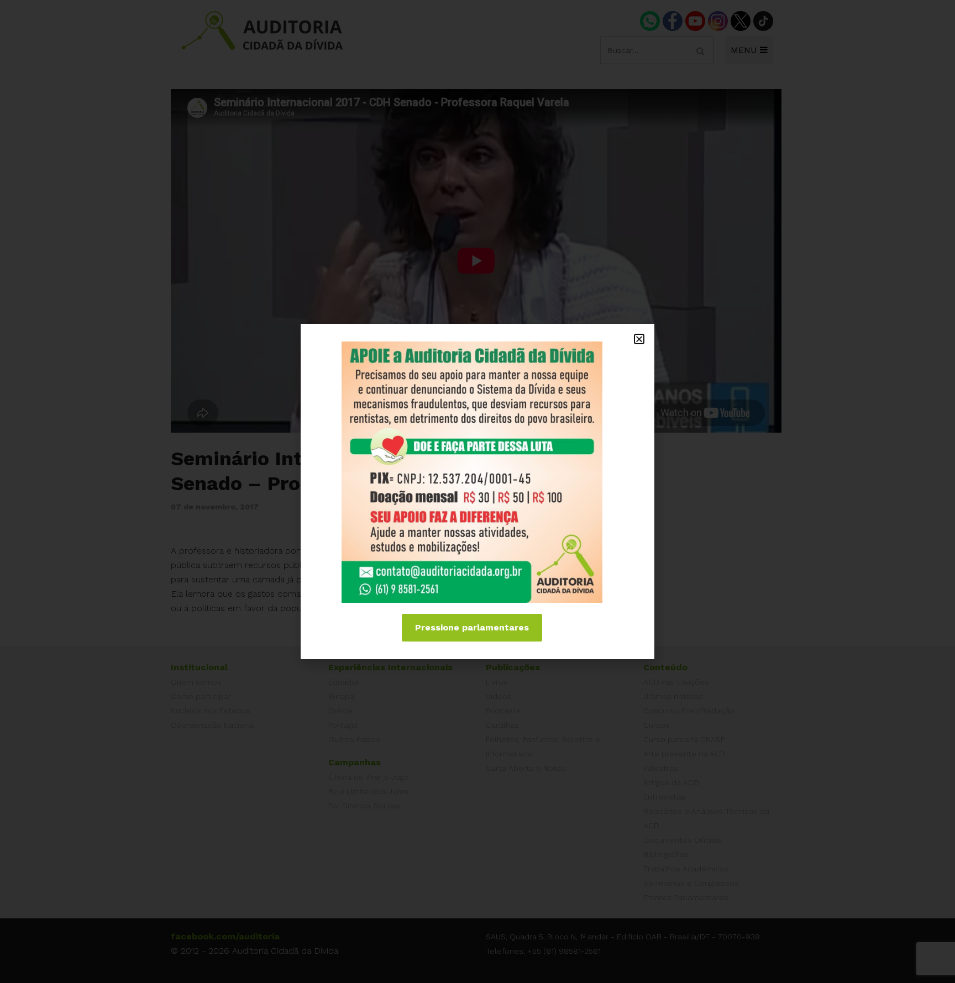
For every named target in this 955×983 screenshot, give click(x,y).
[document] (477, 491)
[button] (639, 339)
